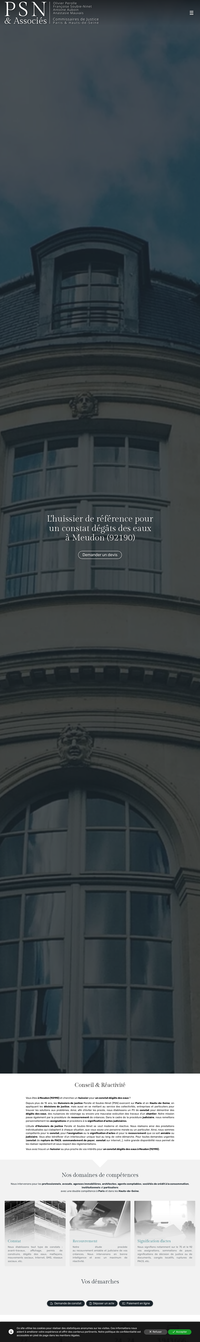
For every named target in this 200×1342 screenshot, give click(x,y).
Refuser (157, 1331)
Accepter (181, 1331)
